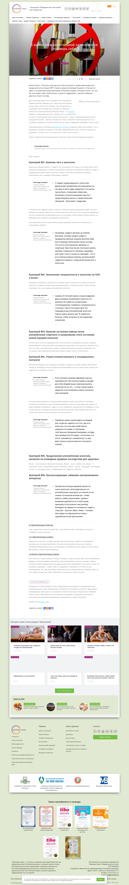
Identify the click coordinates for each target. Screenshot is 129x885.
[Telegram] (52, 79)
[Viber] (50, 79)
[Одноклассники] (47, 79)
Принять (100, 879)
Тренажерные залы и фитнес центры (76, 750)
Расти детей (76, 17)
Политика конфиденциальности (23, 755)
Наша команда (17, 748)
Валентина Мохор (94, 79)
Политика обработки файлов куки (22, 763)
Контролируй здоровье (62, 17)
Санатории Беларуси (73, 742)
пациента (71, 111)
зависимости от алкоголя (61, 127)
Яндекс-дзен (44, 602)
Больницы (69, 734)
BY (114, 6)
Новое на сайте (19, 699)
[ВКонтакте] (44, 79)
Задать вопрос (105, 737)
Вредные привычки (105, 17)
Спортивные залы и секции (75, 745)
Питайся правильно (32, 17)
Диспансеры (70, 738)
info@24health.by (113, 875)
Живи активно (46, 17)
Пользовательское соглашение (23, 759)
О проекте (15, 737)
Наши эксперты (17, 740)
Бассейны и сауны (72, 731)
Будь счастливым (17, 17)
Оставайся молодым (89, 17)
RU (109, 6)
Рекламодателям (18, 744)
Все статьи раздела (64, 691)
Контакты (15, 751)
